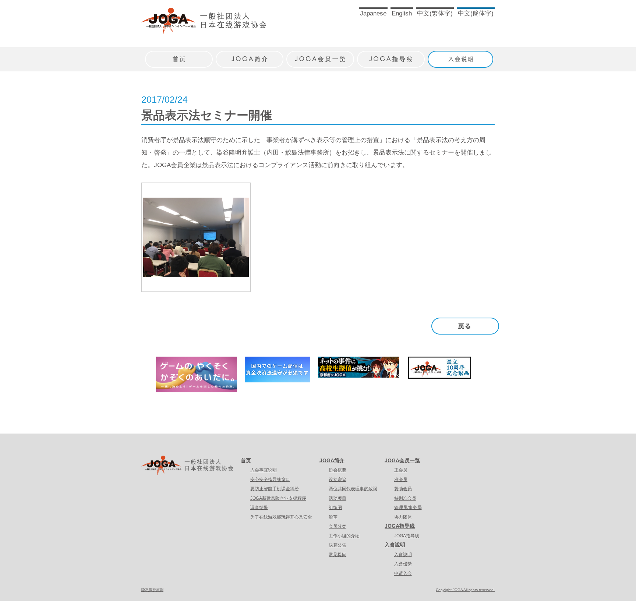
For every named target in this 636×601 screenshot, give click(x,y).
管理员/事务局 (408, 507)
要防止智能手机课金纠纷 (274, 488)
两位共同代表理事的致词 (353, 488)
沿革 (333, 517)
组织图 (335, 507)
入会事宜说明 (263, 470)
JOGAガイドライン (391, 55)
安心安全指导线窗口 (270, 479)
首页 (246, 460)
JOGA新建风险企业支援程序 (278, 498)
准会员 (400, 479)
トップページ (179, 55)
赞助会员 (403, 488)
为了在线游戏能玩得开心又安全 (281, 517)
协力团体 (403, 517)
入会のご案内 (461, 55)
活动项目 (337, 498)
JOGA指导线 (400, 526)
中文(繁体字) (435, 13)
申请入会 (403, 573)
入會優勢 (403, 563)
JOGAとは (249, 55)
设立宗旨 (337, 479)
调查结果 (259, 507)
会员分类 (337, 526)
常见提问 (337, 554)
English (402, 13)
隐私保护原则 (152, 590)
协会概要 (337, 470)
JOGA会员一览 (402, 460)
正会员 (400, 470)
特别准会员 (405, 498)
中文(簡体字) (476, 13)
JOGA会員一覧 (320, 55)
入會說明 (395, 545)
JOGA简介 (331, 460)
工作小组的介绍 (344, 535)
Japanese (373, 13)
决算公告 (337, 545)
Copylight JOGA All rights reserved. (465, 590)
